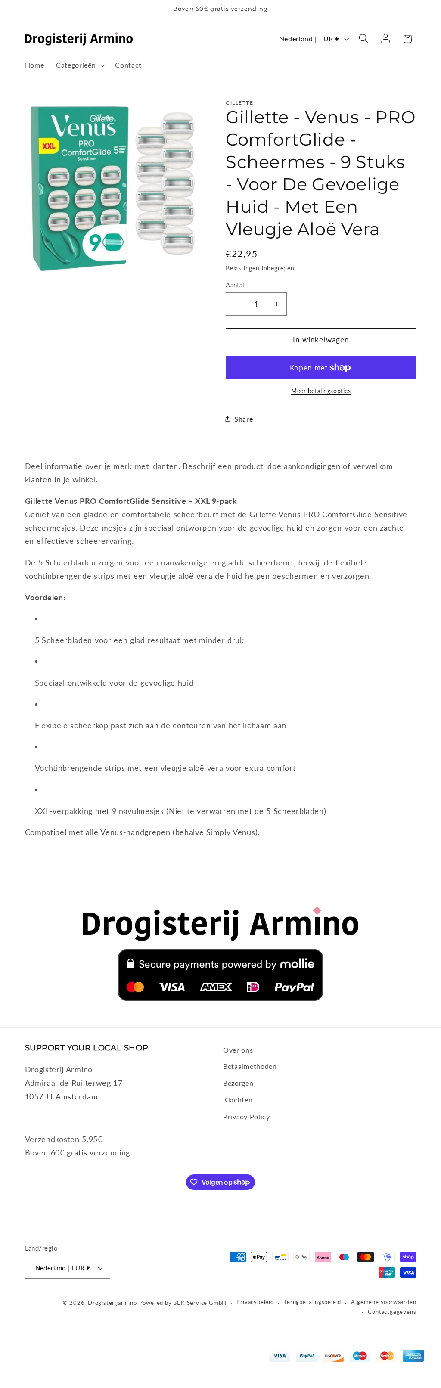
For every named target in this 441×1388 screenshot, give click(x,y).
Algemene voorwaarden (383, 1302)
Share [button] (243, 419)
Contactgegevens (392, 1312)
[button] (79, 65)
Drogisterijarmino (112, 1303)
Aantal (235, 285)
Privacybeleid (254, 1302)
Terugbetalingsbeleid (312, 1302)
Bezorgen (238, 1083)
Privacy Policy (246, 1116)
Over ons (238, 1050)
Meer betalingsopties (321, 390)
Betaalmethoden (250, 1066)
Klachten (238, 1100)
